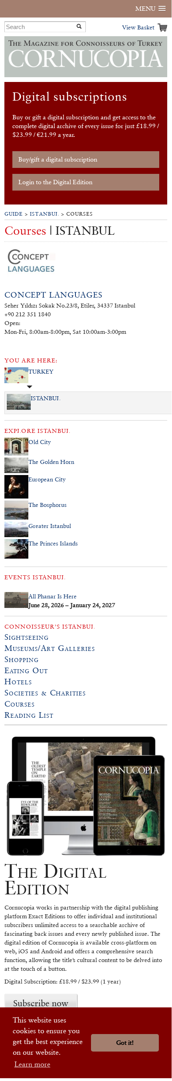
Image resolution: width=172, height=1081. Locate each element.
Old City (39, 441)
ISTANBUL (44, 214)
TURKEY (40, 371)
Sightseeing (26, 637)
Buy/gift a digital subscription (57, 159)
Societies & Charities (45, 692)
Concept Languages (53, 295)
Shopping (21, 659)
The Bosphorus (47, 504)
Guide (13, 214)
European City (47, 479)
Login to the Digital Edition (55, 182)
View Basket (138, 27)
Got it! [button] (125, 1042)
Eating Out (26, 670)
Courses (19, 704)
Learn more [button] (32, 1064)
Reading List (28, 715)
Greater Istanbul (49, 525)
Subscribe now (40, 1003)
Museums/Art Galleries (49, 648)
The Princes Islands (53, 543)
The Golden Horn (51, 461)
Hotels (18, 681)
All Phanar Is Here (52, 596)
